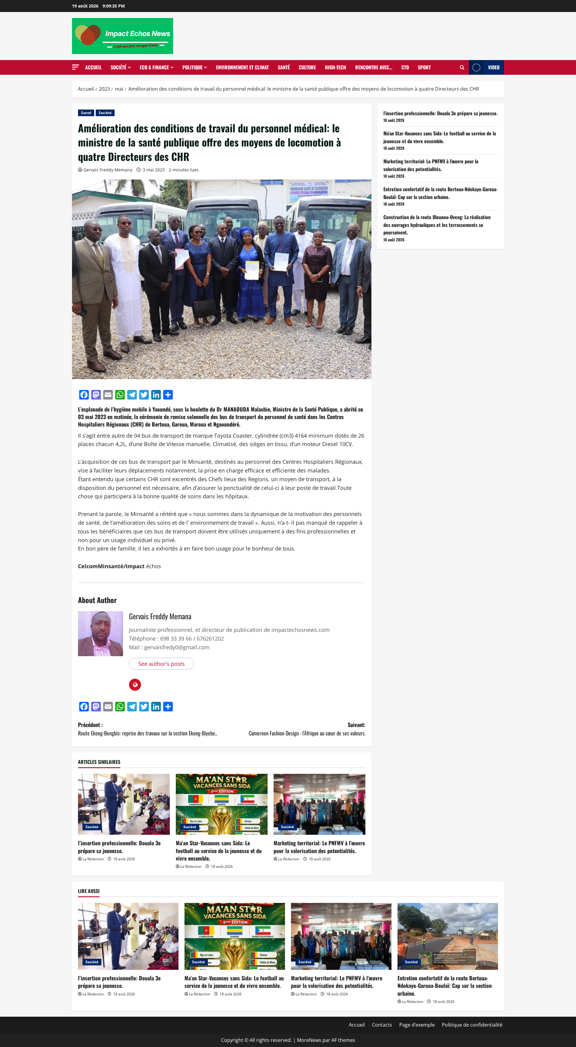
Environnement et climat (242, 67)
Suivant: (307, 729)
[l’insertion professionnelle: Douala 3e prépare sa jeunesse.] (124, 804)
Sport (424, 67)
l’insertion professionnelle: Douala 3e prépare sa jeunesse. (119, 846)
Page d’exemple (417, 1024)
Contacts (382, 1024)
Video (494, 67)
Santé (284, 67)
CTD (405, 67)
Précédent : (147, 729)
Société (118, 67)
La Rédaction (93, 858)
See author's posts (161, 663)
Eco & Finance (154, 67)
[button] (75, 67)
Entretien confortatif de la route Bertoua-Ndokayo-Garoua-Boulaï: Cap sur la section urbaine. (440, 193)
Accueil (93, 67)
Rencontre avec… (373, 67)
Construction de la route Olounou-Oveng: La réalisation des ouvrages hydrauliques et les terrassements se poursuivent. (436, 224)
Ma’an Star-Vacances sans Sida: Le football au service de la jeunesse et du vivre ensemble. (219, 850)
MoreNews (309, 1040)
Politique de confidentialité (472, 1024)
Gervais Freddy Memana (107, 170)
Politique (192, 67)
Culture (307, 67)
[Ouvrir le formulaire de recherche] (462, 67)
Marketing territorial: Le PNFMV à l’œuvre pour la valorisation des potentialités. (319, 846)
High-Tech (335, 67)
